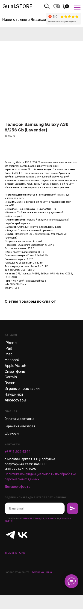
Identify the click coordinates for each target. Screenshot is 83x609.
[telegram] (7, 532)
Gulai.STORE (18, 6)
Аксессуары (15, 400)
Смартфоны (15, 371)
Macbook (12, 360)
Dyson (10, 383)
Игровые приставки (22, 388)
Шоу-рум (12, 433)
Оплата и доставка (19, 419)
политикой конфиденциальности (37, 518)
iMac (8, 354)
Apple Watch (15, 366)
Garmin (11, 377)
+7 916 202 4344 (17, 452)
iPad (8, 348)
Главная (11, 411)
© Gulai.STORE (15, 552)
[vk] (20, 532)
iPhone (11, 343)
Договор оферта (17, 487)
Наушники (14, 394)
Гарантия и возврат (20, 426)
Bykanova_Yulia (41, 572)
